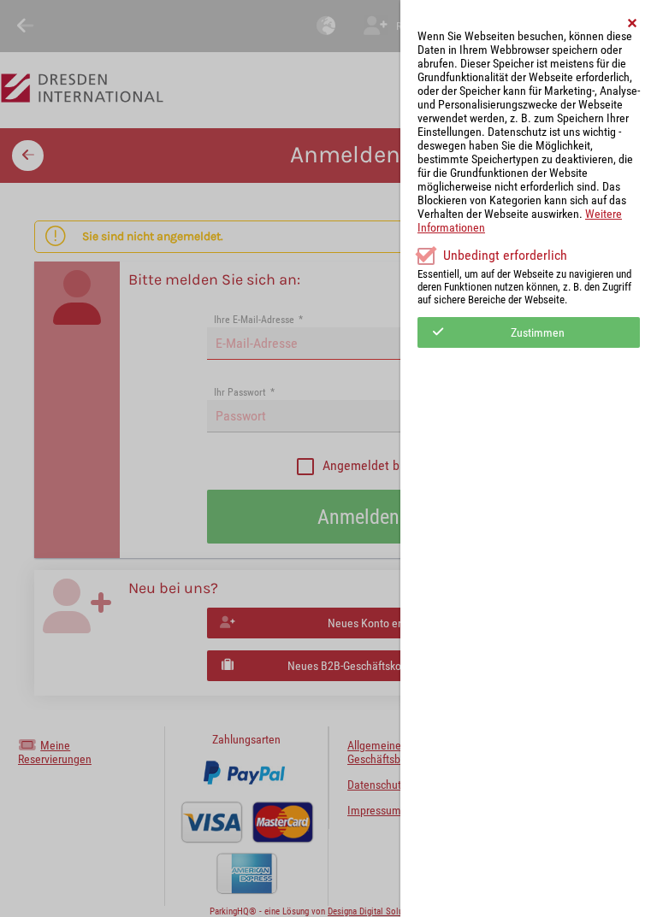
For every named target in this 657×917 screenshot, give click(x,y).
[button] (633, 23)
